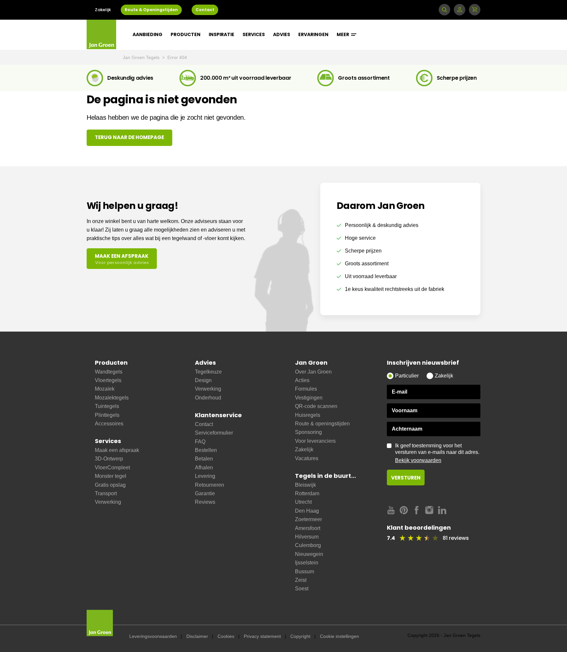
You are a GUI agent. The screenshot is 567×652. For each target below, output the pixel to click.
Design (203, 380)
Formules (306, 389)
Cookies (226, 636)
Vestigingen (309, 397)
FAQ (200, 441)
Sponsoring (308, 432)
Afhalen (204, 467)
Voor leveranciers (315, 441)
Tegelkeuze (208, 372)
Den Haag (307, 511)
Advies (281, 34)
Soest (301, 588)
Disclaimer (197, 636)
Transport (106, 493)
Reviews (205, 502)
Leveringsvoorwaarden (153, 636)
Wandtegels (108, 372)
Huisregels (307, 415)
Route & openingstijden (322, 423)
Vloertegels (108, 380)
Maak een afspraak (117, 450)
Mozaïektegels (112, 397)
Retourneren (209, 485)
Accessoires (109, 423)
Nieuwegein (309, 554)
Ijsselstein (306, 562)
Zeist (300, 580)
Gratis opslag (110, 485)
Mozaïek (105, 389)
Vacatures (306, 458)
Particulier (407, 375)
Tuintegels (107, 406)
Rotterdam (307, 493)
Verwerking (108, 502)
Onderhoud (208, 397)
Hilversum (307, 537)
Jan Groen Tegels (142, 57)
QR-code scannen (316, 406)
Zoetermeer (308, 519)
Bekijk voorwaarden (418, 460)
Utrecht (303, 502)
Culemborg (308, 545)
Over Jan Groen (313, 372)
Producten (185, 34)
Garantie (205, 493)
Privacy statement (262, 636)
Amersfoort (307, 528)
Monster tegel (110, 476)
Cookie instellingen (339, 636)
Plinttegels (107, 415)
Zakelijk (103, 10)
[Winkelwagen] (474, 9)
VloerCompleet (112, 467)
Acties (302, 380)
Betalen (204, 458)
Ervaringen (313, 34)
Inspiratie (221, 34)
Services (253, 34)
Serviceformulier (214, 433)
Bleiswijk (305, 485)
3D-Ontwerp (109, 458)
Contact (205, 9)
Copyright (300, 636)
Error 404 (177, 57)
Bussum (304, 571)
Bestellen (206, 450)
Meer (343, 34)
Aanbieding (147, 34)
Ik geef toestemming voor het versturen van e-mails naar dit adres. (437, 453)
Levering (205, 476)
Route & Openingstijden (151, 9)
